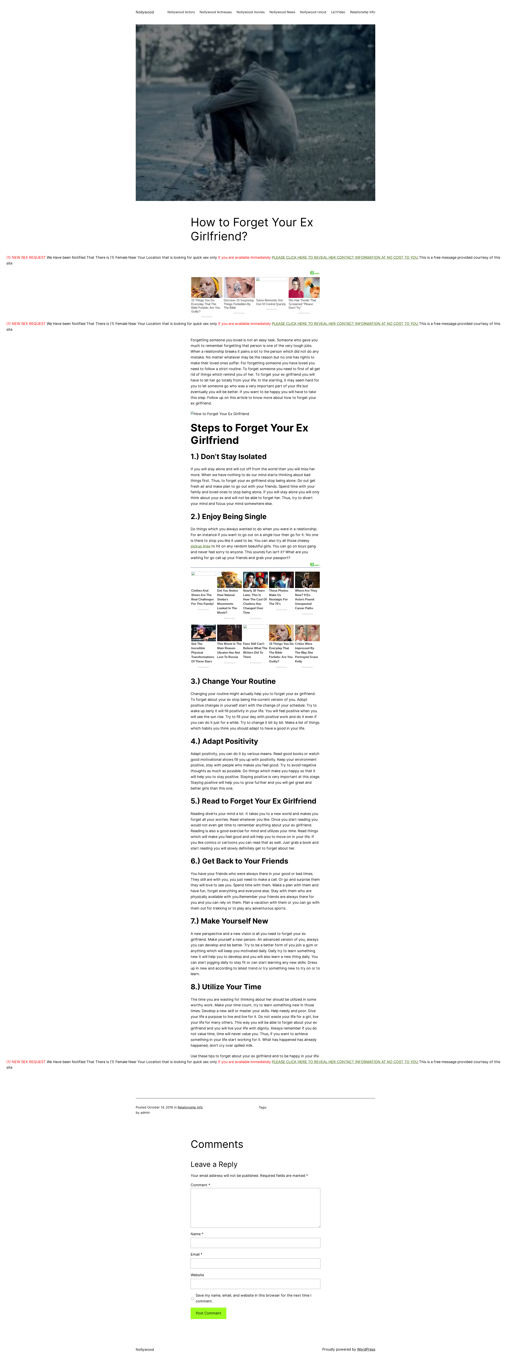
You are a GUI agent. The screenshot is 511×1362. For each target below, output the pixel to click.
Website (197, 1275)
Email (196, 1254)
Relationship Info (190, 1107)
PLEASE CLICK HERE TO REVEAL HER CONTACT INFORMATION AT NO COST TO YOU (345, 257)
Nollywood (145, 12)
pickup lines (200, 546)
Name (197, 1234)
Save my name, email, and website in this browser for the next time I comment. (253, 1298)
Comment (200, 1185)
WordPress (366, 1349)
